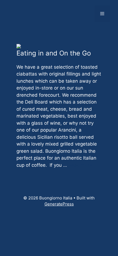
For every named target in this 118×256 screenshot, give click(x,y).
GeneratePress (59, 204)
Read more (80, 165)
